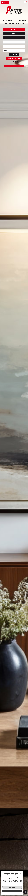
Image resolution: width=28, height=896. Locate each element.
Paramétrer (12, 887)
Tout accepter (12, 891)
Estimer (14, 37)
